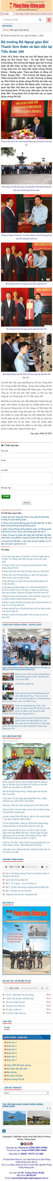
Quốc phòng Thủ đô (15, 1079)
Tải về (48, 994)
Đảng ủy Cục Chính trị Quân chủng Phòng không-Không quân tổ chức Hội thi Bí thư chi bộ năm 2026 (32, 677)
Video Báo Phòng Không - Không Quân (21, 625)
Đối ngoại (7, 26)
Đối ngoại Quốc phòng (20, 30)
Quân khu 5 (12, 1057)
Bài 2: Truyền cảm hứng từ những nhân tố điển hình (27, 887)
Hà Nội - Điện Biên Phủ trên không (20, 995)
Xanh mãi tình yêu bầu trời (17, 880)
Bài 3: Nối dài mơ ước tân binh (18, 891)
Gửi (27, 502)
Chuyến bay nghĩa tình (24, 684)
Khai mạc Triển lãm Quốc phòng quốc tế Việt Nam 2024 (25, 805)
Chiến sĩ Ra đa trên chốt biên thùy (20, 998)
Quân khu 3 (12, 1049)
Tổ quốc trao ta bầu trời (15, 1006)
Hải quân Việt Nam (15, 1076)
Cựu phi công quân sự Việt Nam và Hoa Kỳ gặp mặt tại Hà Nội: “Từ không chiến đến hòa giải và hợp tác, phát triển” (25, 559)
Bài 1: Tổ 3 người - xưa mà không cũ (21, 883)
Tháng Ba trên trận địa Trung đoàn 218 (21, 894)
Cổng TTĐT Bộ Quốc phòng (19, 1065)
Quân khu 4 (12, 1053)
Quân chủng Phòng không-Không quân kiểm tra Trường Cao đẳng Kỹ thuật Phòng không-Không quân (26, 668)
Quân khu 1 (12, 1042)
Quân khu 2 (12, 1046)
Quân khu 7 (12, 1060)
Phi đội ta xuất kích (14, 1010)
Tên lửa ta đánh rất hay (15, 1002)
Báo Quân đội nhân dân (17, 1069)
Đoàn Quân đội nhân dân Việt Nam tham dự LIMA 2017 (26, 571)
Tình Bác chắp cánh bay (16, 1013)
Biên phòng (12, 1072)
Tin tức (6, 30)
